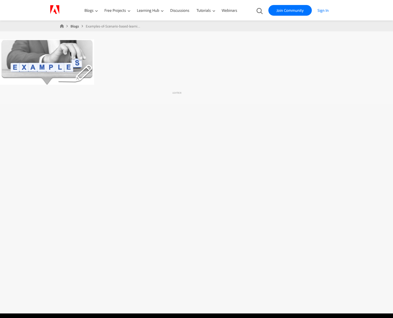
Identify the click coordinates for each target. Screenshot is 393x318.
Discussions (179, 10)
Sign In (323, 10)
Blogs (88, 10)
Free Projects (115, 10)
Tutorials (204, 10)
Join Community (290, 10)
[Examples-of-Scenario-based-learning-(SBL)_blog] (47, 84)
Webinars (229, 10)
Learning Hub (148, 10)
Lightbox (176, 92)
